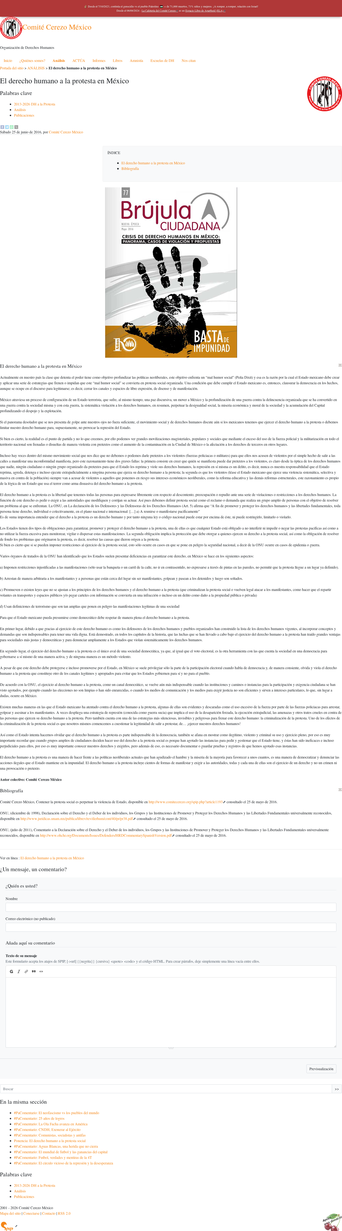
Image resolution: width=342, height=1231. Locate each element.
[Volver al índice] (340, 365)
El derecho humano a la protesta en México (153, 162)
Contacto (48, 1213)
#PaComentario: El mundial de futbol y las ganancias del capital (60, 1151)
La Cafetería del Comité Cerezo (159, 10)
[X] (16, 126)
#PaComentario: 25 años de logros (39, 1118)
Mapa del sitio (10, 1213)
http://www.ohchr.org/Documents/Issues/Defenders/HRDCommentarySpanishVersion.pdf (106, 835)
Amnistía (136, 60)
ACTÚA (78, 60)
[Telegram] (7, 126)
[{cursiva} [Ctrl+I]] (19, 971)
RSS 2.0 (64, 1213)
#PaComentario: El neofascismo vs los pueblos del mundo (56, 1112)
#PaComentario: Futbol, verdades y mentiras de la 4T (53, 1157)
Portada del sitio (11, 67)
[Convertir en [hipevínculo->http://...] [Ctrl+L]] (26, 971)
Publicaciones (24, 115)
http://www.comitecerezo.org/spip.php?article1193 (186, 801)
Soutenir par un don (330, 1219)
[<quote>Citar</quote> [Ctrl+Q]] (33, 971)
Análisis (59, 60)
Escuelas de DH (162, 60)
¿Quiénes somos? (32, 60)
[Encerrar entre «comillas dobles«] (41, 971)
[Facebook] (2, 126)
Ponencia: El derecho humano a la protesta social (50, 1140)
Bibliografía (130, 168)
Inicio (8, 60)
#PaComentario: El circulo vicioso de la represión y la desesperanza (63, 1162)
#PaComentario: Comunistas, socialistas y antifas (50, 1135)
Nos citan (189, 60)
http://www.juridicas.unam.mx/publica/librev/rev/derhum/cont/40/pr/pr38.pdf (76, 818)
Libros (117, 60)
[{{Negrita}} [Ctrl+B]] (11, 971)
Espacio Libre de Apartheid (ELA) (204, 10)
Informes (99, 60)
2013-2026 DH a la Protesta (34, 103)
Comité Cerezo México (56, 27)
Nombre (12, 898)
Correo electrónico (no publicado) (30, 918)
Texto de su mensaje (21, 955)
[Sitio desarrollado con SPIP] (9, 1226)
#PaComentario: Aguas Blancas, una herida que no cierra (56, 1146)
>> (337, 1088)
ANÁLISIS (36, 67)
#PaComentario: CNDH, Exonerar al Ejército (47, 1129)
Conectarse (31, 1213)
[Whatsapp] (11, 126)
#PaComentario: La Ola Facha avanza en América (50, 1123)
